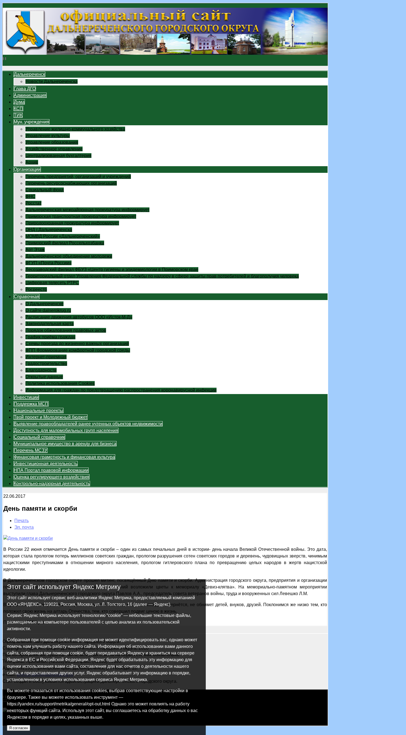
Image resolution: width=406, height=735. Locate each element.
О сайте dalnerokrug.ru (48, 310)
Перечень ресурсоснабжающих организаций (71, 183)
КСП (18, 108)
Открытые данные (44, 376)
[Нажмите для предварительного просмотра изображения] (28, 538)
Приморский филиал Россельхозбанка (64, 243)
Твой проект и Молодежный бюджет (50, 417)
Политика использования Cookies (60, 383)
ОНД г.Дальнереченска (48, 229)
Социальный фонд (44, 189)
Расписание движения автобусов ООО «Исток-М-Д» (78, 317)
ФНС (30, 196)
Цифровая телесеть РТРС (52, 282)
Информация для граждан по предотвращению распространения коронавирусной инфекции (121, 390)
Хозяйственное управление (54, 149)
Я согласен (18, 728)
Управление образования (51, 142)
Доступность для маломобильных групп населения (66, 430)
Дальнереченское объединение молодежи (68, 256)
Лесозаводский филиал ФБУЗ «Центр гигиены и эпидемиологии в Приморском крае (111, 269)
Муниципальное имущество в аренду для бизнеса (65, 443)
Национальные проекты (38, 410)
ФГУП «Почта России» (48, 262)
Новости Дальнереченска (51, 81)
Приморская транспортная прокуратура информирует (80, 216)
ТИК (18, 115)
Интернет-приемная (46, 357)
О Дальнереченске (44, 303)
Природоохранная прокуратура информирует (72, 223)
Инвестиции (26, 397)
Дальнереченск (29, 74)
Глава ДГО (25, 88)
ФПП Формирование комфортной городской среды (77, 350)
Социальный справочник (39, 437)
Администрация (30, 95)
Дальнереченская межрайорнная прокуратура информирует (87, 209)
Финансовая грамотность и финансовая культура (64, 457)
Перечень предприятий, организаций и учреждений (78, 176)
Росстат (33, 203)
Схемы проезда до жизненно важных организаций (77, 343)
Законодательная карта (49, 323)
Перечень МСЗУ (30, 450)
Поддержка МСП (31, 404)
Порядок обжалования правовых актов (65, 330)
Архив (31, 162)
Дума (19, 102)
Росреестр (36, 289)
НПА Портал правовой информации (51, 470)
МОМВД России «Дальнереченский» (62, 236)
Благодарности (41, 370)
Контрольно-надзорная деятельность (52, 483)
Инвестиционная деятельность (45, 463)
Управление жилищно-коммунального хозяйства (75, 129)
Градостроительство (46, 363)
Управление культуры (47, 135)
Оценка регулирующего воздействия (51, 477)
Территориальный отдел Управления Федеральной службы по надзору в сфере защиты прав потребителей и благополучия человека (162, 276)
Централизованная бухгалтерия (58, 155)
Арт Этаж (35, 249)
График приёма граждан (50, 337)
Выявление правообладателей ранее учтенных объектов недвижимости (88, 423)
